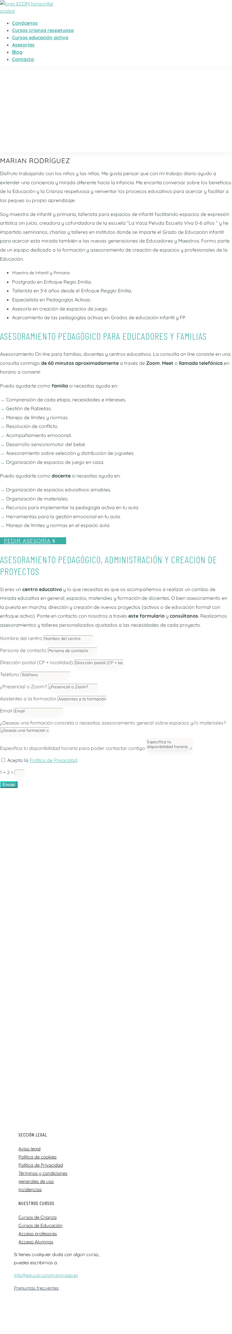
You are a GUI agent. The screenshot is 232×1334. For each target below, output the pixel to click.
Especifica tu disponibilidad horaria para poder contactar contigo (72, 748)
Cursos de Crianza (37, 1217)
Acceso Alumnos (35, 1242)
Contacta (23, 59)
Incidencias (30, 1189)
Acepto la (42, 760)
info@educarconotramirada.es (46, 1275)
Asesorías (23, 45)
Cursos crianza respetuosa (43, 30)
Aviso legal (29, 1149)
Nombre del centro (21, 638)
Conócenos (25, 23)
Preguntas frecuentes (36, 1288)
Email (6, 711)
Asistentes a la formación (28, 699)
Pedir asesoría (27, 540)
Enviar (8, 784)
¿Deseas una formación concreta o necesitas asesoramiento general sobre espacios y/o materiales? (113, 723)
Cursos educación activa (40, 37)
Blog (17, 52)
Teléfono (9, 674)
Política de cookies (37, 1157)
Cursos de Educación (40, 1225)
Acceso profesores (37, 1233)
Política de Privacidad (53, 760)
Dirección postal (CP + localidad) (36, 662)
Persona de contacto (23, 650)
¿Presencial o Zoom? (23, 686)
